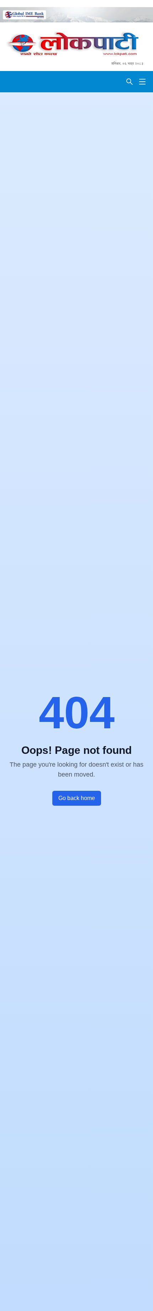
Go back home (76, 798)
